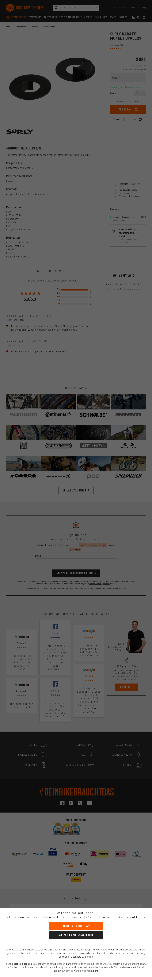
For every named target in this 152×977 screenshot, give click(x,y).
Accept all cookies (73, 926)
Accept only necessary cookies (76, 935)
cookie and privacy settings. (120, 917)
